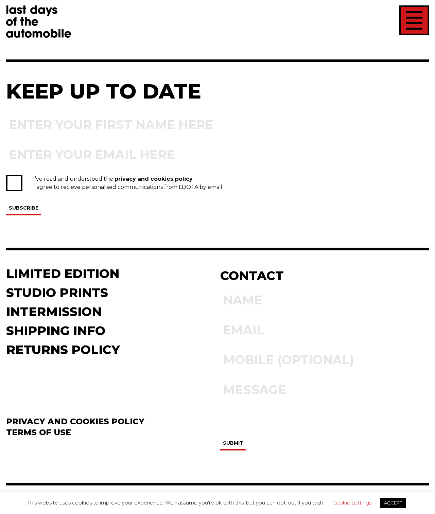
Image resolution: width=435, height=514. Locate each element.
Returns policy (63, 349)
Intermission (54, 311)
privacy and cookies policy (154, 179)
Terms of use (38, 432)
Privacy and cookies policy (75, 421)
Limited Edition (62, 273)
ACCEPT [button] (393, 503)
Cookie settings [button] (351, 502)
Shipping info (55, 330)
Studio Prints (57, 292)
